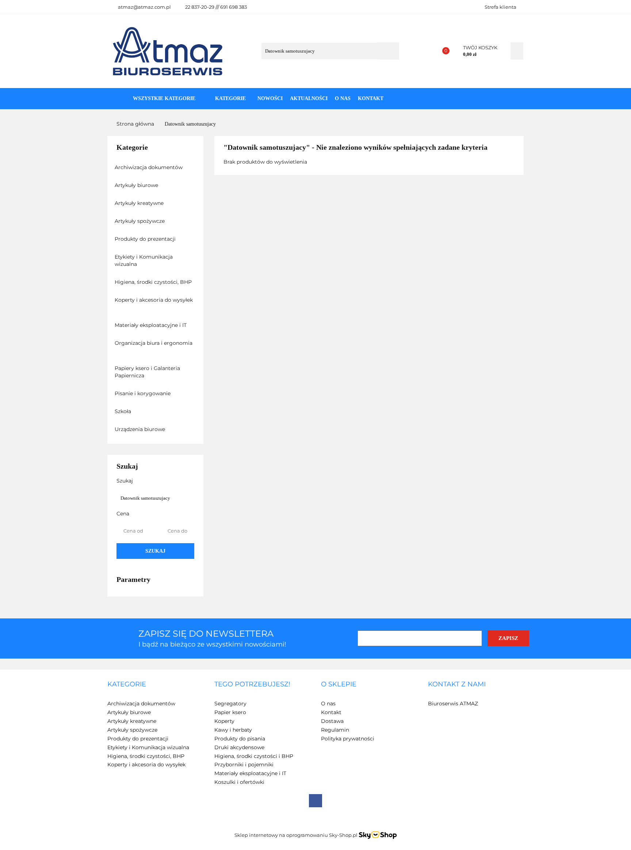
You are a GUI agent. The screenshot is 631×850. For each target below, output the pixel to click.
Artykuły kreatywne (140, 203)
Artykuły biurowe (137, 185)
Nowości (270, 98)
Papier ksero (230, 712)
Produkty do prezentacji (146, 239)
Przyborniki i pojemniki (244, 764)
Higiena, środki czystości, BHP (154, 282)
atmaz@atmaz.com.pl (144, 7)
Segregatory (230, 703)
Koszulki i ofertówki (239, 782)
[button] (126, 685)
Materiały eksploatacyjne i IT (151, 325)
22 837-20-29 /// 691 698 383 (216, 7)
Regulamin (335, 730)
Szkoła (124, 411)
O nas (343, 98)
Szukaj (155, 551)
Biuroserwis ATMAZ (453, 703)
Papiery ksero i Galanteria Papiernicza (147, 372)
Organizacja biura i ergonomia (153, 343)
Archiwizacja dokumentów (149, 167)
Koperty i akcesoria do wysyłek (154, 300)
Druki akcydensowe (239, 747)
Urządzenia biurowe (141, 429)
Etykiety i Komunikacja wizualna (144, 260)
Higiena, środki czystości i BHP (253, 756)
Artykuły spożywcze (140, 221)
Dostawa (332, 721)
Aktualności (309, 98)
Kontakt (370, 98)
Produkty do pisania (239, 738)
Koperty (224, 721)
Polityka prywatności (347, 738)
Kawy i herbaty (233, 730)
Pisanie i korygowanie (143, 393)
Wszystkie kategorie (163, 98)
